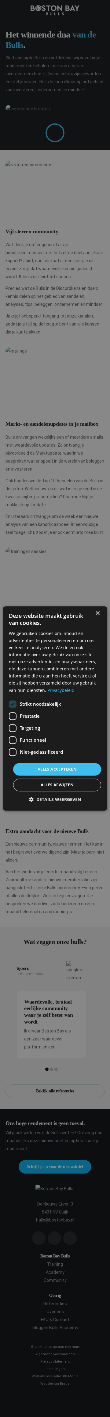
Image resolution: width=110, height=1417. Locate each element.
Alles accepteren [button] (57, 769)
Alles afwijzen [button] (57, 785)
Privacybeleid (61, 690)
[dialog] (55, 708)
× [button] (97, 613)
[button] (55, 799)
